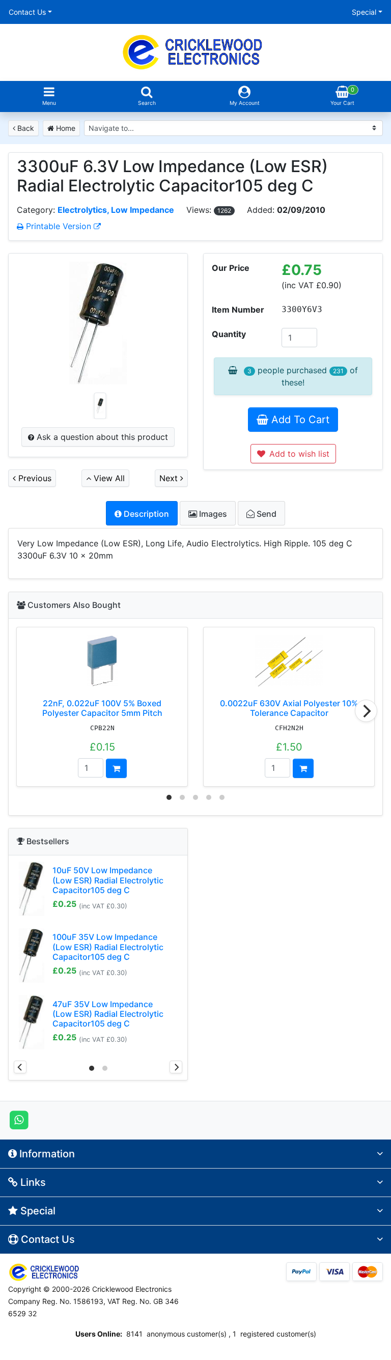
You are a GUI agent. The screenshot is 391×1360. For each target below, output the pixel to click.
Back (24, 128)
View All (108, 478)
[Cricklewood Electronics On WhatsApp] (19, 1120)
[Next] (366, 711)
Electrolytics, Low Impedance (116, 210)
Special (364, 12)
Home (64, 128)
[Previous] (20, 1067)
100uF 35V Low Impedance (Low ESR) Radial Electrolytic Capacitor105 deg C (107, 946)
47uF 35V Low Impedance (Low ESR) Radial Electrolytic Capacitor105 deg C (107, 1014)
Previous (33, 478)
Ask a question (101, 437)
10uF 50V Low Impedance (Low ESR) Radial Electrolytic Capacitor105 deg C (107, 880)
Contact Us (27, 12)
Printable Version (58, 226)
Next (169, 478)
